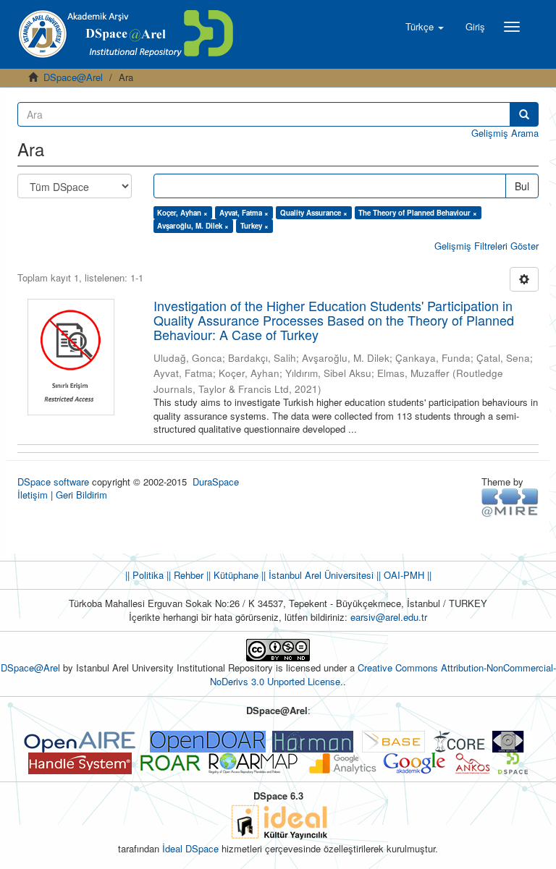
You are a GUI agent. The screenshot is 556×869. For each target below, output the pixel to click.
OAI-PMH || (406, 575)
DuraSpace (216, 481)
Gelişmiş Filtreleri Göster (486, 246)
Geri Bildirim (81, 494)
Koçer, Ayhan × (182, 213)
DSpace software (53, 481)
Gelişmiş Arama (505, 133)
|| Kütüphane (230, 575)
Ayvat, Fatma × (244, 213)
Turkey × (254, 226)
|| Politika (144, 575)
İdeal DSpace (190, 848)
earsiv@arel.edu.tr (388, 617)
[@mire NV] (510, 502)
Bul (522, 186)
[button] (425, 27)
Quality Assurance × (314, 213)
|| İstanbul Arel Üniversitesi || (319, 575)
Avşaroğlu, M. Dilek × (193, 226)
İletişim (32, 494)
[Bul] (524, 114)
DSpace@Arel (73, 77)
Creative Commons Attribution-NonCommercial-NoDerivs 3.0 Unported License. (383, 674)
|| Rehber (183, 575)
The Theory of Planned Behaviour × (417, 213)
